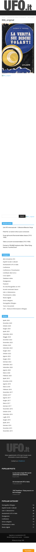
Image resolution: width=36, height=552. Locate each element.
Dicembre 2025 (7, 323)
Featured (5, 284)
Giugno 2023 (7, 351)
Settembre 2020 (8, 367)
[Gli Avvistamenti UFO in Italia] (6, 484)
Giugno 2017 (7, 400)
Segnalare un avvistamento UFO (17, 535)
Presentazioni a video (9, 295)
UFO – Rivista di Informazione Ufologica (15, 309)
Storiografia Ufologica (9, 303)
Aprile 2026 (6, 320)
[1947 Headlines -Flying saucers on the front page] (6, 493)
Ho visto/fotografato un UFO (11, 287)
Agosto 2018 (7, 384)
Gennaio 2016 (7, 425)
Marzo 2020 (6, 373)
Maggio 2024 (7, 337)
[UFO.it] (18, 5)
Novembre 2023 (8, 342)
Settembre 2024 (8, 334)
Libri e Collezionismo (9, 292)
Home (3, 17)
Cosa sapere (6, 275)
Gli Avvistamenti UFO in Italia (21, 481)
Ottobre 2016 (7, 411)
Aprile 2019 (6, 378)
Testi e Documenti (8, 306)
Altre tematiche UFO (9, 259)
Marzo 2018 (6, 387)
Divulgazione (7, 281)
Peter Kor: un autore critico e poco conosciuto (16, 231)
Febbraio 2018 (7, 389)
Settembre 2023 (8, 348)
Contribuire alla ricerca (9, 273)
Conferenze (6, 267)
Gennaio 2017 (7, 406)
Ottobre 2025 (7, 326)
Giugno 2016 (7, 420)
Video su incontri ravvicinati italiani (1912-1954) (16, 241)
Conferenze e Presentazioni (11, 270)
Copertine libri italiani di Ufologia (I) (16, 17)
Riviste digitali (7, 298)
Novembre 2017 (8, 392)
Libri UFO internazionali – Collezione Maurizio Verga (18, 227)
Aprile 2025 (6, 331)
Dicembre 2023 (7, 340)
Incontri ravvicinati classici (10, 289)
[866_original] (18, 72)
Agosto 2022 (7, 356)
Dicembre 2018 (7, 381)
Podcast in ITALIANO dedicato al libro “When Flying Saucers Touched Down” (17, 246)
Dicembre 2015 (7, 428)
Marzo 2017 (6, 403)
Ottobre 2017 (7, 395)
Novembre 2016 (8, 409)
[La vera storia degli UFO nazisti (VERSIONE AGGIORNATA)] (6, 475)
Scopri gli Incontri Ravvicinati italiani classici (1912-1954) (17, 236)
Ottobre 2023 (7, 345)
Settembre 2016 (8, 414)
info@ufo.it (21, 461)
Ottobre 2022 (7, 353)
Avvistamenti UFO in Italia (10, 264)
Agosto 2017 (7, 398)
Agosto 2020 (7, 370)
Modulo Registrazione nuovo (14, 537)
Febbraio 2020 (7, 375)
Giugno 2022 (7, 359)
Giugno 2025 (7, 329)
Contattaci (26, 537)
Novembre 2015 (8, 431)
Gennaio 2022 (7, 362)
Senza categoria (8, 300)
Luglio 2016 (6, 417)
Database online (8, 278)
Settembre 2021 (8, 364)
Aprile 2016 (6, 422)
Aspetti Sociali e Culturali (10, 262)
